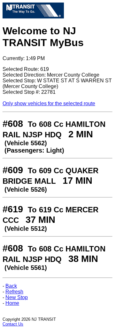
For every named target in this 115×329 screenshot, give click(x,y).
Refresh (14, 291)
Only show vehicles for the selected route (49, 103)
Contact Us (13, 324)
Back (11, 286)
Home (12, 303)
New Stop (16, 297)
